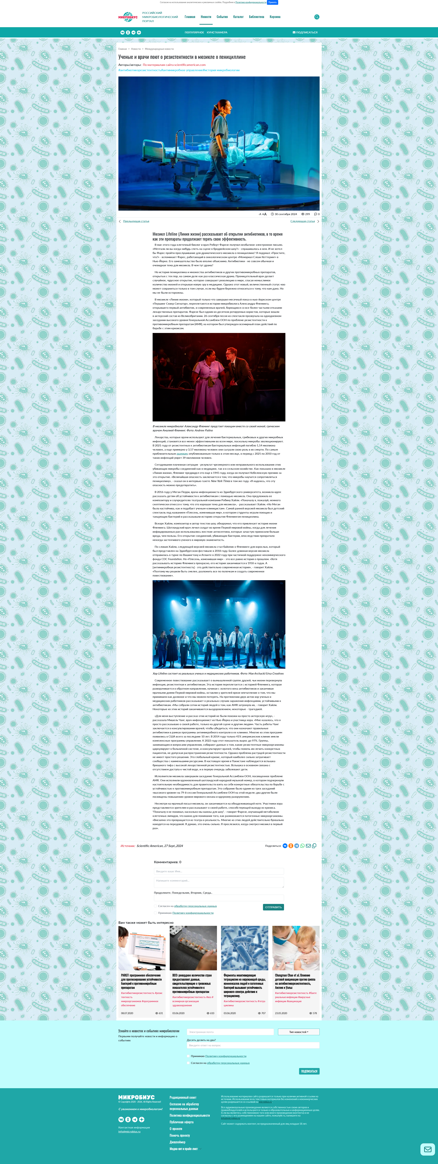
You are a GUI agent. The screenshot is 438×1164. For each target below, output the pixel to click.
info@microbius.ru (129, 1131)
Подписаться (307, 32)
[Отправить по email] (308, 845)
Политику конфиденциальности (193, 912)
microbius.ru (265, 1101)
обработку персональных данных (195, 906)
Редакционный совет (183, 1097)
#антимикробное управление (182, 70)
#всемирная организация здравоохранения (192, 1001)
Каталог (238, 16)
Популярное (194, 32)
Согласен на (220, 1062)
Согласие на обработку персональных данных (184, 1106)
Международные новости (159, 48)
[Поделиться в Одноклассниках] (290, 845)
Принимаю (218, 1056)
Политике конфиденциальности (250, 2)
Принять (272, 2)
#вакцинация (294, 1001)
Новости (206, 16)
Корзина (275, 16)
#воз (208, 997)
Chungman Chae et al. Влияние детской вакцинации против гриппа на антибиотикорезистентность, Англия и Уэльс (295, 981)
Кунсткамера (217, 32)
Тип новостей (297, 1031)
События (222, 16)
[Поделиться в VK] (285, 845)
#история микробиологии (221, 70)
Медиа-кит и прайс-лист (184, 1148)
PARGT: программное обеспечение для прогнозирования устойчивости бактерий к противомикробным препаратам (141, 981)
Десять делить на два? (201, 1039)
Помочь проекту (180, 1135)
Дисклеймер (177, 1142)
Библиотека (256, 16)
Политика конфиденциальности (190, 1115)
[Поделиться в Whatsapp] (302, 845)
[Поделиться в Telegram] (296, 845)
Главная (190, 16)
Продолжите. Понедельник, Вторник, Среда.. (183, 892)
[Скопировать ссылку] (314, 845)
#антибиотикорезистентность (139, 70)
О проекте (176, 1128)
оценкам (182, 453)
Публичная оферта (182, 1122)
